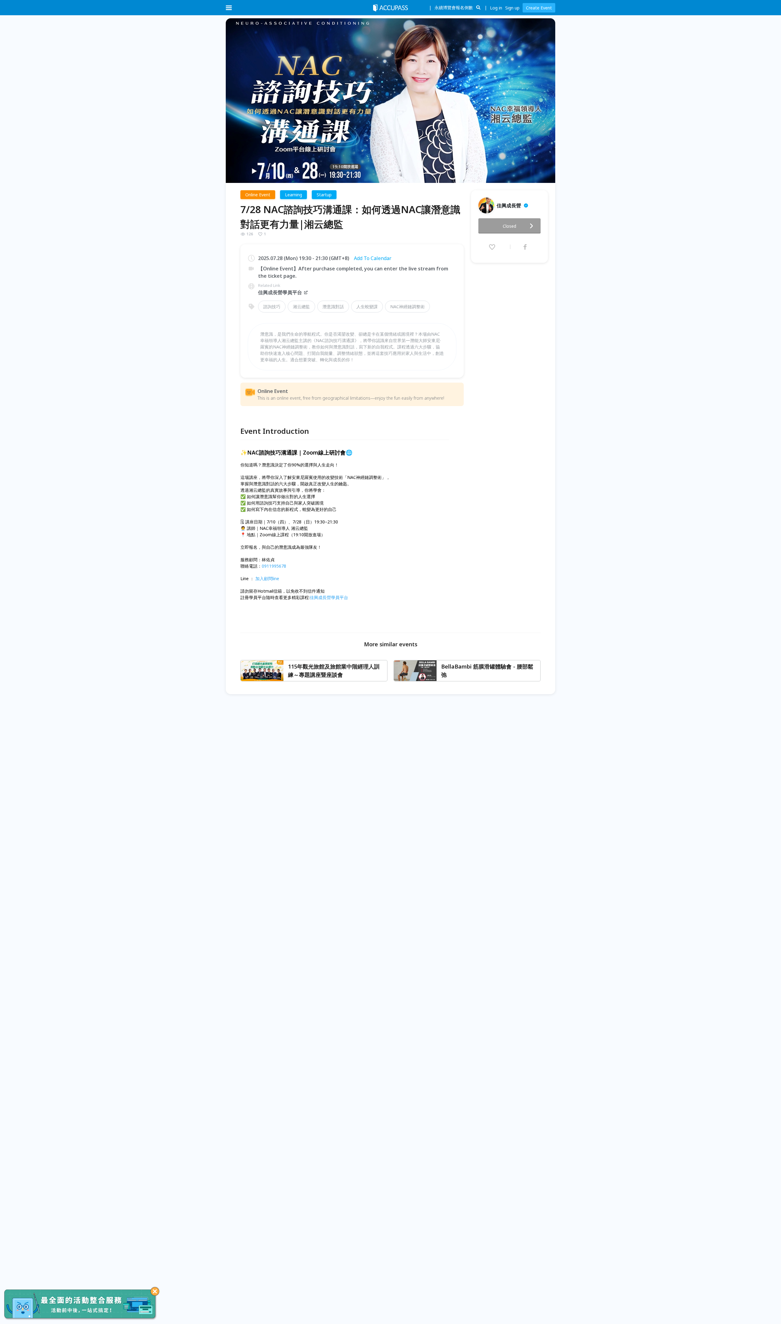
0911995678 (274, 566)
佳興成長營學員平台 (280, 292)
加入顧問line (267, 578)
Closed (509, 226)
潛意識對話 (333, 306)
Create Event (539, 8)
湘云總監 (301, 306)
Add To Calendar (372, 258)
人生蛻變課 (367, 306)
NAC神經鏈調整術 (407, 306)
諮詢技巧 (271, 306)
